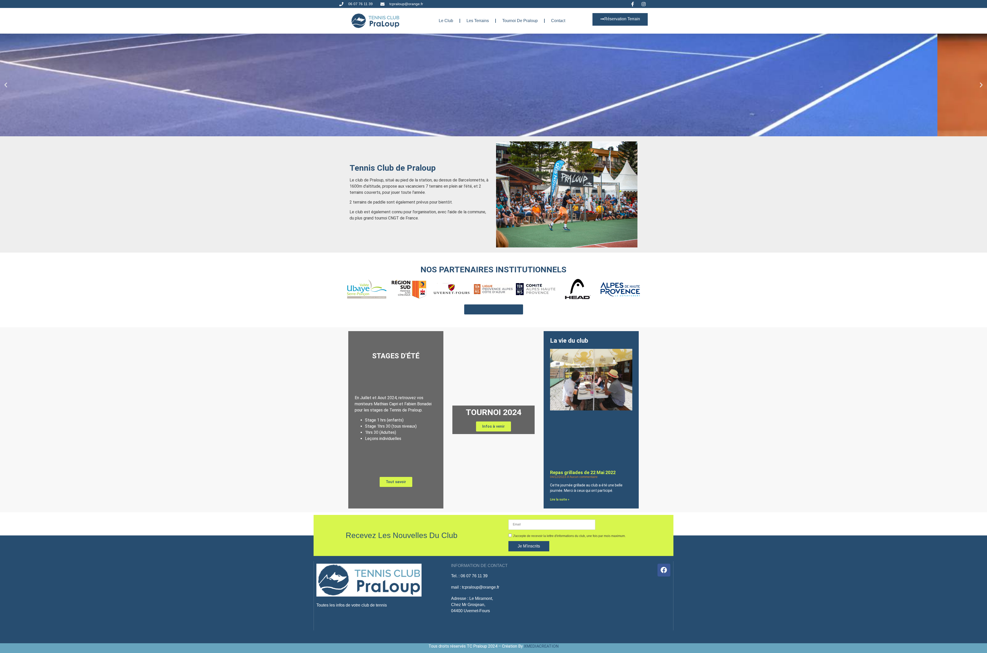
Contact (558, 20)
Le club (446, 20)
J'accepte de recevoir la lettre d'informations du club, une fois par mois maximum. (569, 536)
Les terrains (478, 20)
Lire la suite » (559, 499)
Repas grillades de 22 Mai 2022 (583, 472)
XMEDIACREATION (541, 646)
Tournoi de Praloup (520, 20)
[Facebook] (663, 570)
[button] (6, 85)
